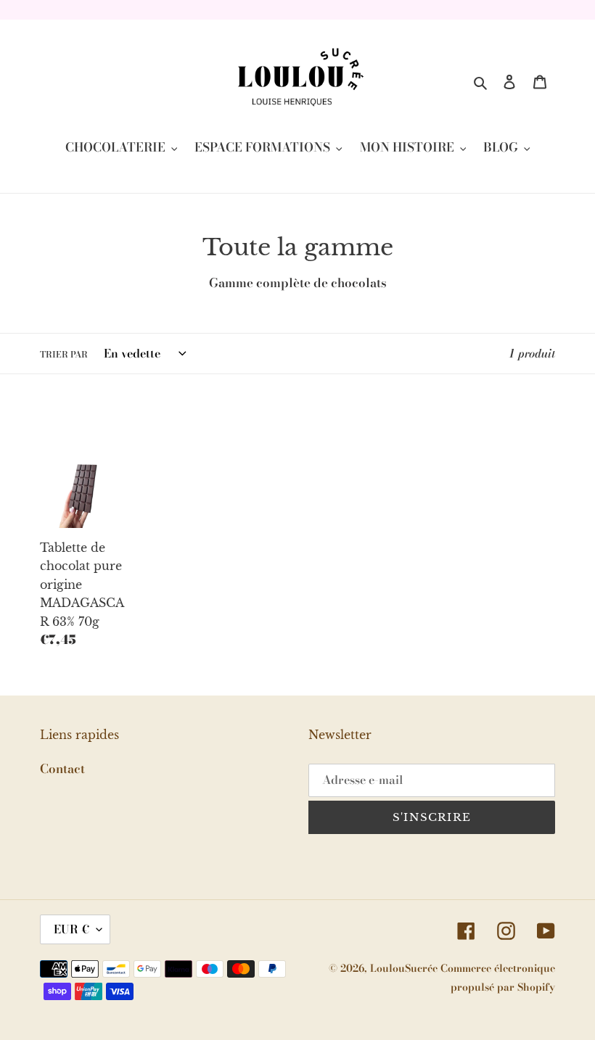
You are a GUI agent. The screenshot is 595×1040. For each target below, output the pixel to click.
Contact (62, 768)
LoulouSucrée (405, 968)
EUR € (71, 929)
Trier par (64, 354)
